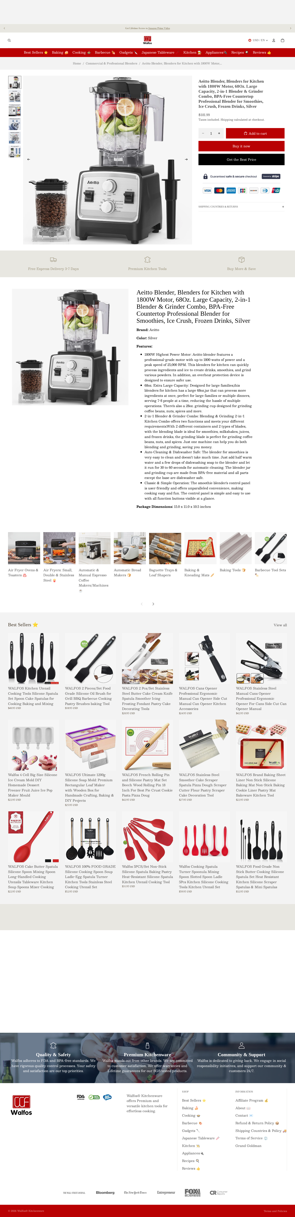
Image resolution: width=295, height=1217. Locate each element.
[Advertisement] (147, 12)
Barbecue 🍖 (192, 1123)
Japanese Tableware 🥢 (201, 1138)
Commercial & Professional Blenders (111, 63)
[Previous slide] (4, 28)
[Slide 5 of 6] (15, 138)
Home (77, 63)
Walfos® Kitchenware (30, 1211)
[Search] (9, 40)
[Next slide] (290, 28)
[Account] (273, 40)
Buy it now (241, 146)
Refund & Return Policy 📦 (257, 1123)
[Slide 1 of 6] (15, 82)
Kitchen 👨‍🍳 (191, 1145)
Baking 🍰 (190, 1108)
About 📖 (242, 1108)
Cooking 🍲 (191, 1115)
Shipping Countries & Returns (218, 206)
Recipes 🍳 (190, 1160)
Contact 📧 (244, 1115)
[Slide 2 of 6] (15, 96)
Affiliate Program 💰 (251, 1100)
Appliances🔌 (193, 1153)
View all (280, 625)
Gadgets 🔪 (191, 1130)
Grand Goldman (248, 1145)
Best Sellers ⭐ (194, 1100)
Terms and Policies (275, 1211)
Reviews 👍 (191, 1168)
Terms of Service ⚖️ (251, 1138)
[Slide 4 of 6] (15, 124)
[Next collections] (153, 604)
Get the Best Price (241, 159)
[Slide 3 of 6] (15, 110)
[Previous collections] (141, 604)
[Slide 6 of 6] (15, 152)
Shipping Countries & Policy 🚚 (261, 1130)
